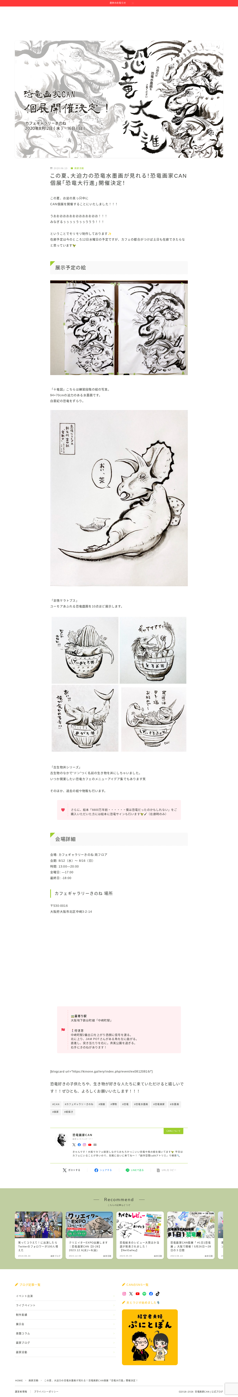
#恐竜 (125, 1104)
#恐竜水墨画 (141, 1104)
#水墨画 (174, 1104)
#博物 (114, 1104)
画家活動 (79, 168)
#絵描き (68, 1112)
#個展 (102, 1104)
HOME (19, 1380)
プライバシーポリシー (46, 1391)
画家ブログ (23, 1342)
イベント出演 (24, 1296)
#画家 (55, 1112)
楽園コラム (23, 1333)
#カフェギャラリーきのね (79, 1104)
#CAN (56, 1104)
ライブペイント (26, 1305)
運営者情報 (21, 1391)
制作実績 (21, 1314)
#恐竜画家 (159, 1104)
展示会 (20, 1324)
